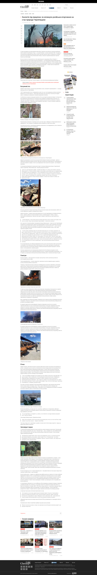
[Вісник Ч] (51, 8)
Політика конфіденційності (52, 573)
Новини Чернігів (34, 7)
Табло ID (59, 7)
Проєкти (65, 7)
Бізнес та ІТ (43, 7)
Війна (30, 13)
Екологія (26, 13)
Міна (33, 13)
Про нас (72, 7)
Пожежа (22, 13)
